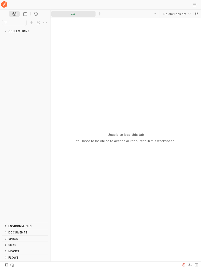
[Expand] (7, 37)
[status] (12, 264)
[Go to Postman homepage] (4, 4)
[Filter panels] (6, 22)
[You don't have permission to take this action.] (100, 14)
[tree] (25, 128)
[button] (196, 14)
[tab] (14, 14)
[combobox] (176, 14)
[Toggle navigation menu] (195, 5)
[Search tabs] (155, 14)
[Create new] (31, 23)
